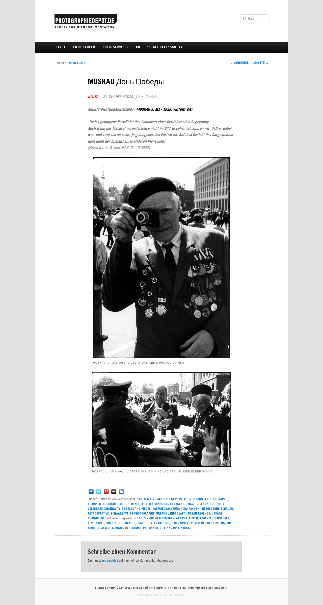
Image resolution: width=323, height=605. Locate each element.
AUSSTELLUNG (193, 499)
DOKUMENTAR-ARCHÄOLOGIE (107, 504)
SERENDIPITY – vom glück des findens (198, 523)
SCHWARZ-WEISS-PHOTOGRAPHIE (132, 513)
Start (61, 47)
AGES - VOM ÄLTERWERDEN (157, 518)
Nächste (260, 62)
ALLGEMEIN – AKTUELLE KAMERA (160, 499)
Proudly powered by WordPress (161, 595)
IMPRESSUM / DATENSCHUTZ (159, 47)
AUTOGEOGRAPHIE (216, 499)
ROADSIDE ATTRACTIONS (153, 523)
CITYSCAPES (96, 523)
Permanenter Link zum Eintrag (166, 528)
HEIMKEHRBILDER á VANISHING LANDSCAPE (157, 504)
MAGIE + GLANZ (197, 504)
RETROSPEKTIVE (98, 513)
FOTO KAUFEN (84, 47)
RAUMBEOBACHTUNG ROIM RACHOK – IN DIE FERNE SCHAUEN (192, 508)
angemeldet (109, 560)
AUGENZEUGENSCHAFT (214, 518)
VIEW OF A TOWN (111, 528)
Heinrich (135, 528)
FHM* (109, 523)
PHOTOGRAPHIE (125, 523)
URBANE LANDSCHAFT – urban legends (183, 513)
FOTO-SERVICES (115, 47)
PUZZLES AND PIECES (136, 508)
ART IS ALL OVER (187, 518)
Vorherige (239, 62)
